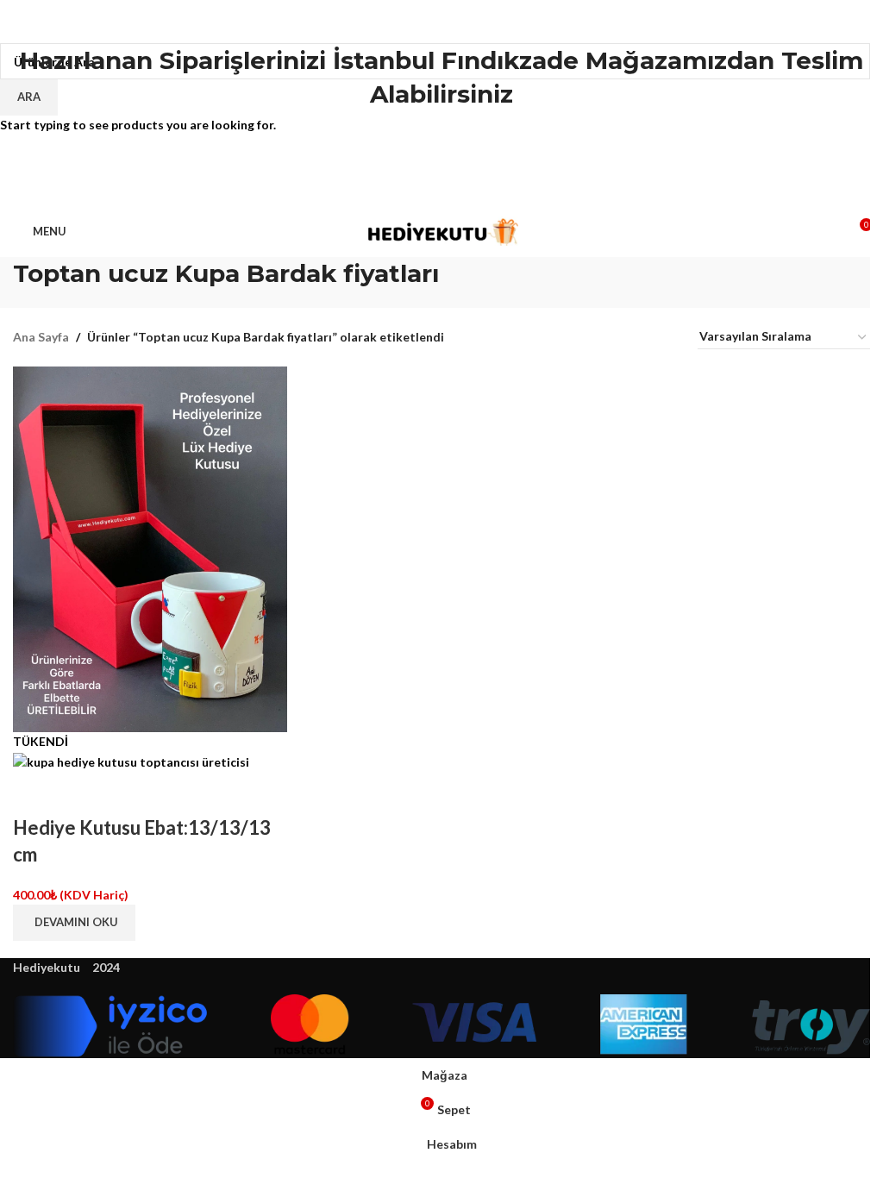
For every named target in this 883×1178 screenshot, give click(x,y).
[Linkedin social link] (462, 189)
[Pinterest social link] (441, 189)
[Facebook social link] (400, 189)
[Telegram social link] (483, 189)
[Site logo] (442, 229)
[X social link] (420, 189)
